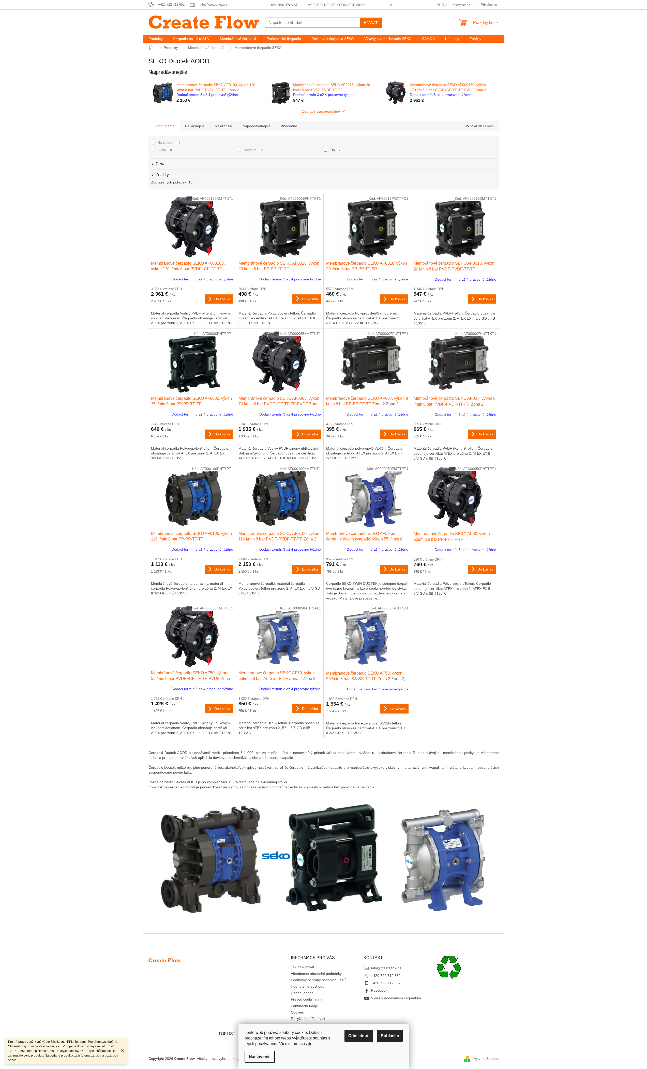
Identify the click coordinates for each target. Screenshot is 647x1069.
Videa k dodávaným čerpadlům (396, 998)
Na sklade (168, 142)
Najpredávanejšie (256, 126)
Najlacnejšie (194, 126)
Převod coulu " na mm (308, 999)
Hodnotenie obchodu (307, 986)
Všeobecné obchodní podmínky (337, 5)
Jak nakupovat (284, 5)
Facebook (379, 990)
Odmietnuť (358, 1036)
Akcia (164, 150)
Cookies (297, 1012)
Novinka (253, 150)
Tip (335, 150)
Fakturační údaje (304, 1006)
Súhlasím (390, 1036)
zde (309, 1044)
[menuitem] (155, 39)
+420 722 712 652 (386, 976)
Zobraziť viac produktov (321, 111)
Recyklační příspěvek (308, 1019)
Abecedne (289, 126)
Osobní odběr (302, 993)
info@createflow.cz (386, 968)
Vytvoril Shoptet (486, 1059)
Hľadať (371, 23)
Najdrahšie (223, 126)
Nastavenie (259, 1056)
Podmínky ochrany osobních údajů (319, 980)
